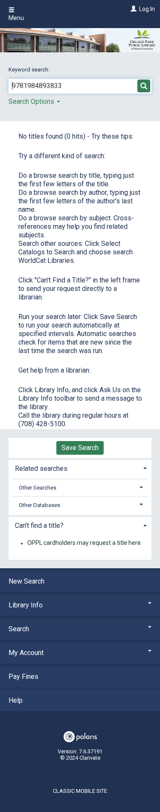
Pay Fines (23, 676)
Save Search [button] (80, 448)
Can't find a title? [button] (39, 525)
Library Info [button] (26, 605)
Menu (16, 17)
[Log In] (132, 9)
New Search (26, 581)
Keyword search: (30, 69)
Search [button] (19, 629)
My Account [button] (26, 653)
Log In (147, 9)
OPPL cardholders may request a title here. (84, 543)
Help (16, 700)
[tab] (80, 467)
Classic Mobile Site (80, 791)
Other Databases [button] (39, 505)
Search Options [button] (32, 101)
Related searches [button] (41, 468)
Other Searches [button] (37, 487)
